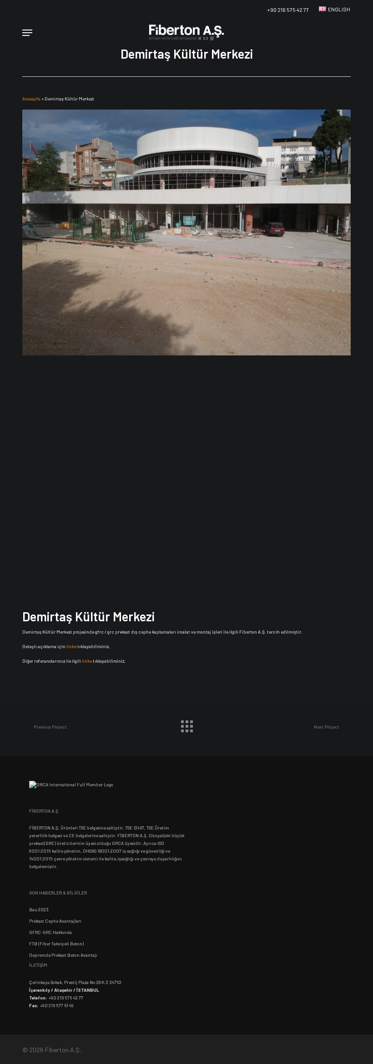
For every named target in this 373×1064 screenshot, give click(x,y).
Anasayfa (31, 98)
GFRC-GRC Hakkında (50, 932)
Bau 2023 (39, 909)
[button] (27, 32)
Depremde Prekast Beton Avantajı (63, 955)
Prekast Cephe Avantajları (55, 921)
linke (71, 646)
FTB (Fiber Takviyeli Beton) (56, 943)
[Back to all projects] (186, 724)
